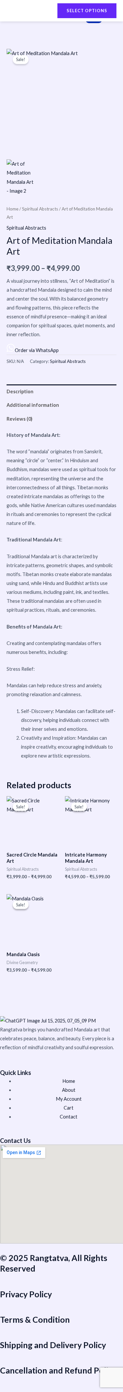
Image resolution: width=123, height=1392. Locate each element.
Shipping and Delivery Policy (53, 1345)
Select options (87, 10)
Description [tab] (20, 391)
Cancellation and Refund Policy (58, 1370)
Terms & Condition (35, 1319)
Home (12, 208)
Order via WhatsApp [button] (37, 350)
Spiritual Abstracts (40, 208)
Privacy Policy (26, 1294)
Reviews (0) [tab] (19, 419)
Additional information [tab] (33, 405)
